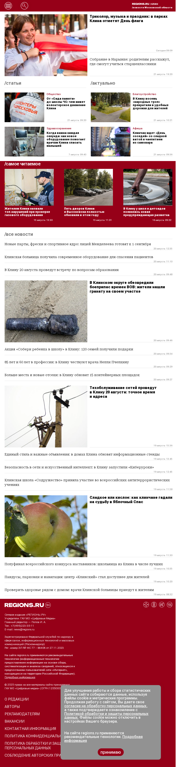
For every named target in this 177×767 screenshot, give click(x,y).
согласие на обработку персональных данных (105, 706)
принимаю (110, 752)
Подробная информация (20, 677)
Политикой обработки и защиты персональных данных (106, 716)
